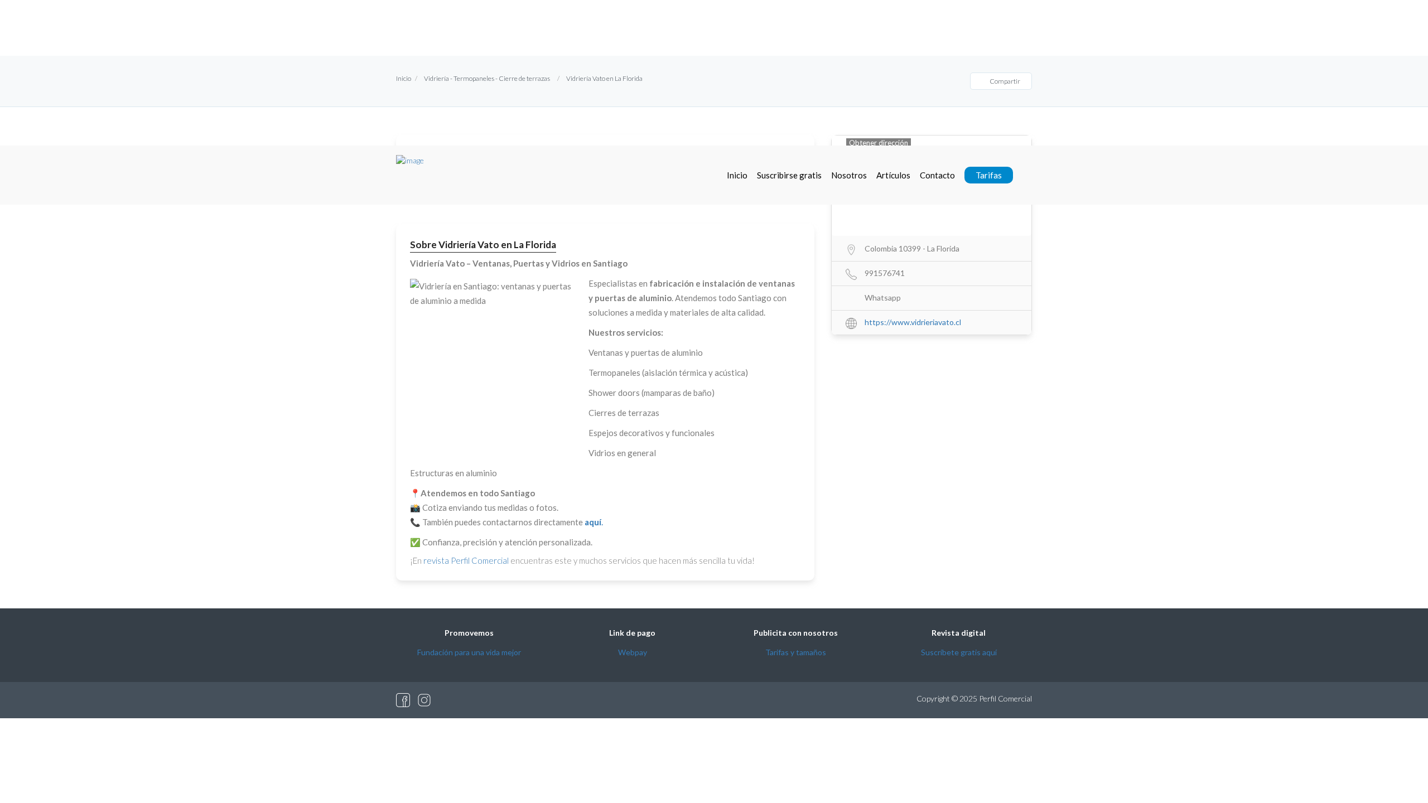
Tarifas (989, 175)
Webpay (632, 652)
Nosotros (849, 175)
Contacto (937, 175)
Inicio (737, 175)
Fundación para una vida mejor (469, 652)
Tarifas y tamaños (795, 652)
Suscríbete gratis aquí (959, 652)
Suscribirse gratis (789, 175)
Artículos (893, 175)
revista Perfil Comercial (466, 560)
